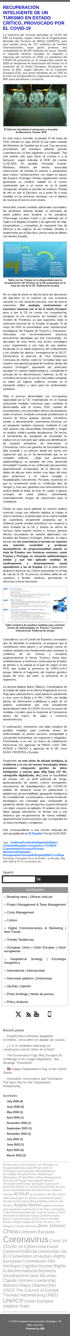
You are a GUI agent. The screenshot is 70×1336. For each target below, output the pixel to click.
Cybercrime (35, 1246)
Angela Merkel (27, 1205)
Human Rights (52, 1266)
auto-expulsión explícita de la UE (23, 1209)
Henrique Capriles (20, 1266)
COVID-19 (13, 1246)
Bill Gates (31, 1226)
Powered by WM (35, 1328)
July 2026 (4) (15, 1101)
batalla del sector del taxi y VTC (41, 1221)
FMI (51, 1261)
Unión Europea (38, 1301)
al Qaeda (44, 1198)
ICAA (8, 1271)
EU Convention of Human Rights (34, 1256)
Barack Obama (12, 1221)
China (10, 1231)
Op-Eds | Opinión (19, 986)
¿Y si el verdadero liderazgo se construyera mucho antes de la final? (29, 1047)
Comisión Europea (36, 1232)
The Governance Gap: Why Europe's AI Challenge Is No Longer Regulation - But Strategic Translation (32, 1059)
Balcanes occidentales (16, 1215)
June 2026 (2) (15, 1106)
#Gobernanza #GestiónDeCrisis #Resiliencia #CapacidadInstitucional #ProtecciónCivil (30, 1166)
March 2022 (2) (16, 1155)
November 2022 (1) (19, 1133)
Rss (28, 1019)
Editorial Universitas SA (44, 1251)
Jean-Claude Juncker (30, 1278)
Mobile (50, 1019)
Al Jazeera (31, 1198)
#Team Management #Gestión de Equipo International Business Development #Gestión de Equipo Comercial (32, 1180)
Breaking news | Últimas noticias (29, 897)
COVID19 (50, 845)
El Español (36, 833)
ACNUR (21, 1194)
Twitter (19, 1019)
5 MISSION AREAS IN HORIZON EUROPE (31, 1185)
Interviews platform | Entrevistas (29, 978)
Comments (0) (33, 861)
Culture (12, 920)
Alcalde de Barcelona (16, 1201)
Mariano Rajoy (17, 1285)
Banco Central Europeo (45, 1215)
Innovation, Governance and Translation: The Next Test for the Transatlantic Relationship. (33, 1082)
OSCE (9, 1290)
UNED (52, 1295)
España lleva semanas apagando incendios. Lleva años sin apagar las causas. (34, 1038)
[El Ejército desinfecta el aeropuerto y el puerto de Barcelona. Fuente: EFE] (35, 85)
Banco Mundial (50, 1218)
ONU (51, 1285)
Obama (39, 1285)
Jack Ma (37, 1275)
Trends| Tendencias (20, 939)
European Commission (25, 1261)
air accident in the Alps (43, 1194)
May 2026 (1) (15, 1112)
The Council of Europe (37, 1290)
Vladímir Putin (16, 1306)
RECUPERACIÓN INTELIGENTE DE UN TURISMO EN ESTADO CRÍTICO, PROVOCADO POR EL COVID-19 (33, 18)
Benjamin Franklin (14, 1226)
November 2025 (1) (19, 1122)
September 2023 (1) (19, 1128)
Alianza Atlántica (39, 1201)
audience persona (53, 1205)
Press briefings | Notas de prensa (30, 994)
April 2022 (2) (15, 1149)
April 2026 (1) (15, 1117)
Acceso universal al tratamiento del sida (34, 1188)
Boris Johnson (52, 1225)
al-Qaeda (56, 1198)
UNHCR (13, 1301)
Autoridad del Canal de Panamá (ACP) (42, 1212)
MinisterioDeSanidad (16, 851)
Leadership (45, 1280)
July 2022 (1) (15, 1139)
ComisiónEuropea (15, 845)
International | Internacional (26, 970)
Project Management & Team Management (36, 904)
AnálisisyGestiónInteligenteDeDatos (33, 842)
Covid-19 (58, 1241)
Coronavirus (35, 845)
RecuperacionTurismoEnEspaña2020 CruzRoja (33, 855)
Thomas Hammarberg (24, 1295)
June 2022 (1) (15, 1144)
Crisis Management (20, 912)
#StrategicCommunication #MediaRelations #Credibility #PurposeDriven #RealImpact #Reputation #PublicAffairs (29, 1174)
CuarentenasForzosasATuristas (23, 848)
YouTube (39, 1019)
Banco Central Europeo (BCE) (21, 1218)
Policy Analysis (17, 1002)
